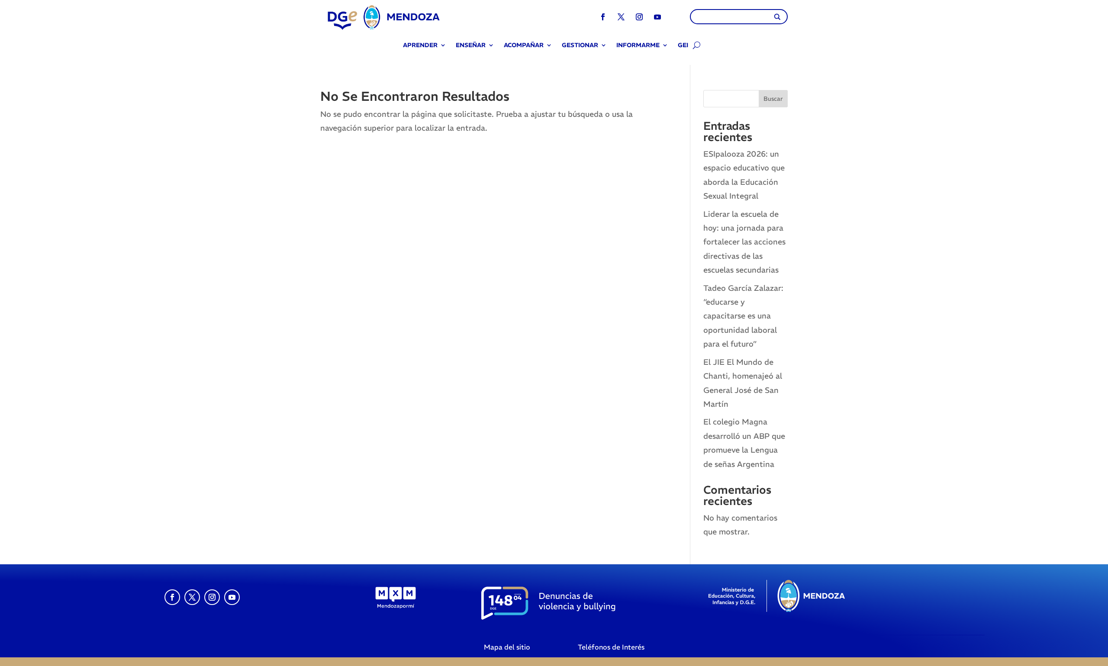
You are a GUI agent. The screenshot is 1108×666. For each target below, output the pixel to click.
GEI (683, 45)
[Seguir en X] (621, 17)
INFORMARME (638, 45)
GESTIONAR (580, 45)
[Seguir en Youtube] (657, 17)
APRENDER (420, 45)
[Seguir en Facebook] (603, 17)
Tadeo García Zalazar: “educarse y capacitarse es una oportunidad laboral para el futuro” (743, 316)
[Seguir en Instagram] (639, 17)
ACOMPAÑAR (524, 45)
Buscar (773, 99)
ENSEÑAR (471, 45)
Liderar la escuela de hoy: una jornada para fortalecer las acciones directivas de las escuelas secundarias (744, 242)
